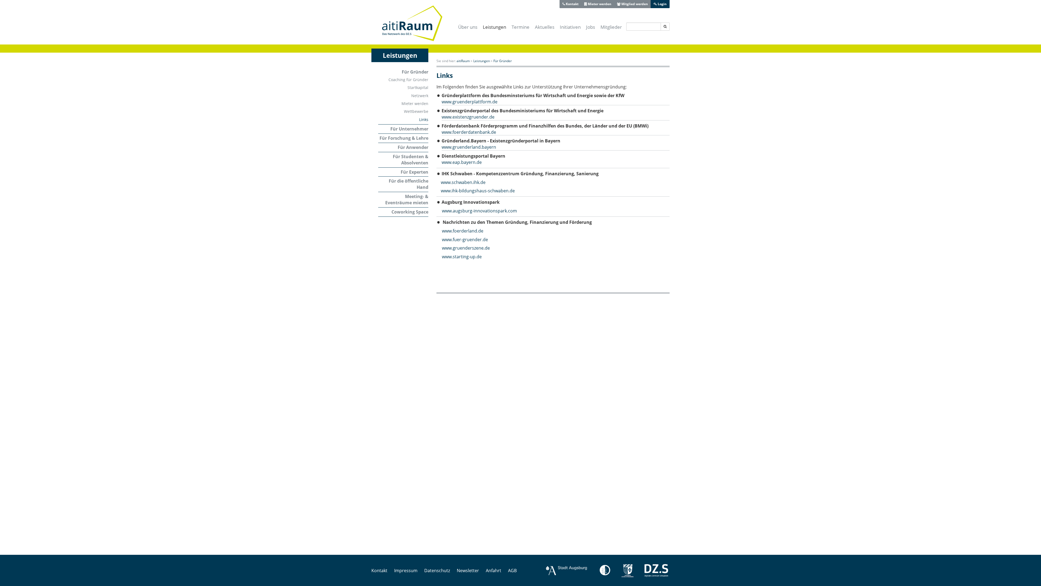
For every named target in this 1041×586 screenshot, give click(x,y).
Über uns (467, 27)
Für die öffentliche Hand (408, 184)
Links (423, 119)
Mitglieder (611, 27)
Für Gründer (415, 72)
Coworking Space (409, 212)
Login (662, 4)
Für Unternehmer (409, 129)
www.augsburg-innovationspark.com (479, 211)
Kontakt (572, 4)
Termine (520, 27)
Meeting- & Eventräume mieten (406, 199)
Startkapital (417, 87)
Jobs (590, 27)
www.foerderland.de (459, 231)
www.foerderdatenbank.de (469, 132)
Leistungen (494, 27)
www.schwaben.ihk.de (463, 182)
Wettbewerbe (416, 111)
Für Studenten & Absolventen (410, 160)
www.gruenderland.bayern (469, 147)
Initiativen (570, 27)
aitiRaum (463, 61)
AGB (512, 571)
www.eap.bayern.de (462, 162)
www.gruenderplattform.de (469, 102)
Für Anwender (413, 147)
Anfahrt (493, 571)
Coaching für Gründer (408, 79)
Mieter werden (599, 4)
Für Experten (414, 172)
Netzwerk (419, 95)
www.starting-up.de (462, 257)
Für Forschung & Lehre (404, 138)
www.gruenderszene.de (466, 248)
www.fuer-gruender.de (465, 240)
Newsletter (468, 571)
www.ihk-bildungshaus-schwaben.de (478, 191)
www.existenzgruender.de (468, 117)
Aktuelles (544, 27)
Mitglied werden (634, 4)
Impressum (405, 571)
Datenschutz (437, 571)
